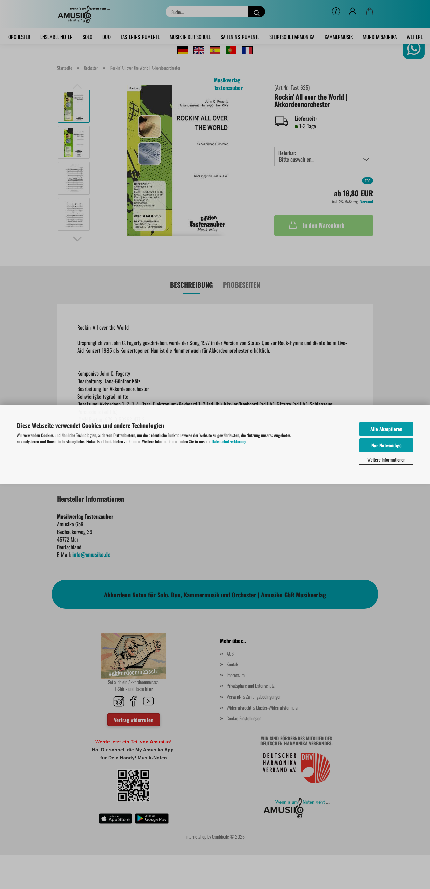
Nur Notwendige (386, 445)
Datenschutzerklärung (229, 441)
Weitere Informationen (386, 459)
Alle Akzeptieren (386, 428)
